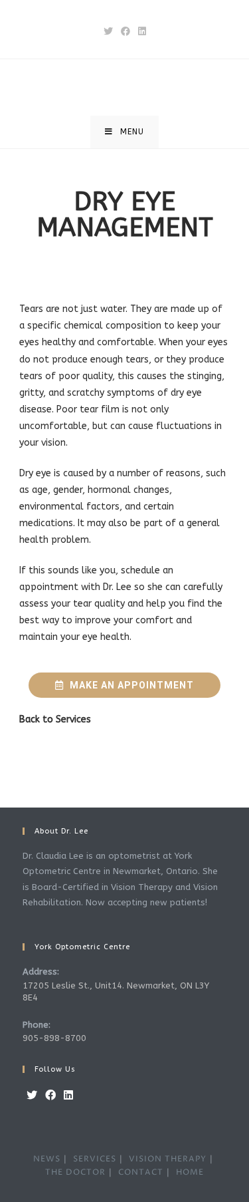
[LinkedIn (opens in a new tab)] (142, 31)
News (46, 1159)
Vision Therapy (168, 1159)
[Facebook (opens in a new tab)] (125, 31)
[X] (32, 1096)
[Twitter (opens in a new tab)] (108, 31)
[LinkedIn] (68, 1096)
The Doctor (75, 1172)
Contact (140, 1172)
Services (73, 719)
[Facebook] (50, 1096)
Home (190, 1172)
